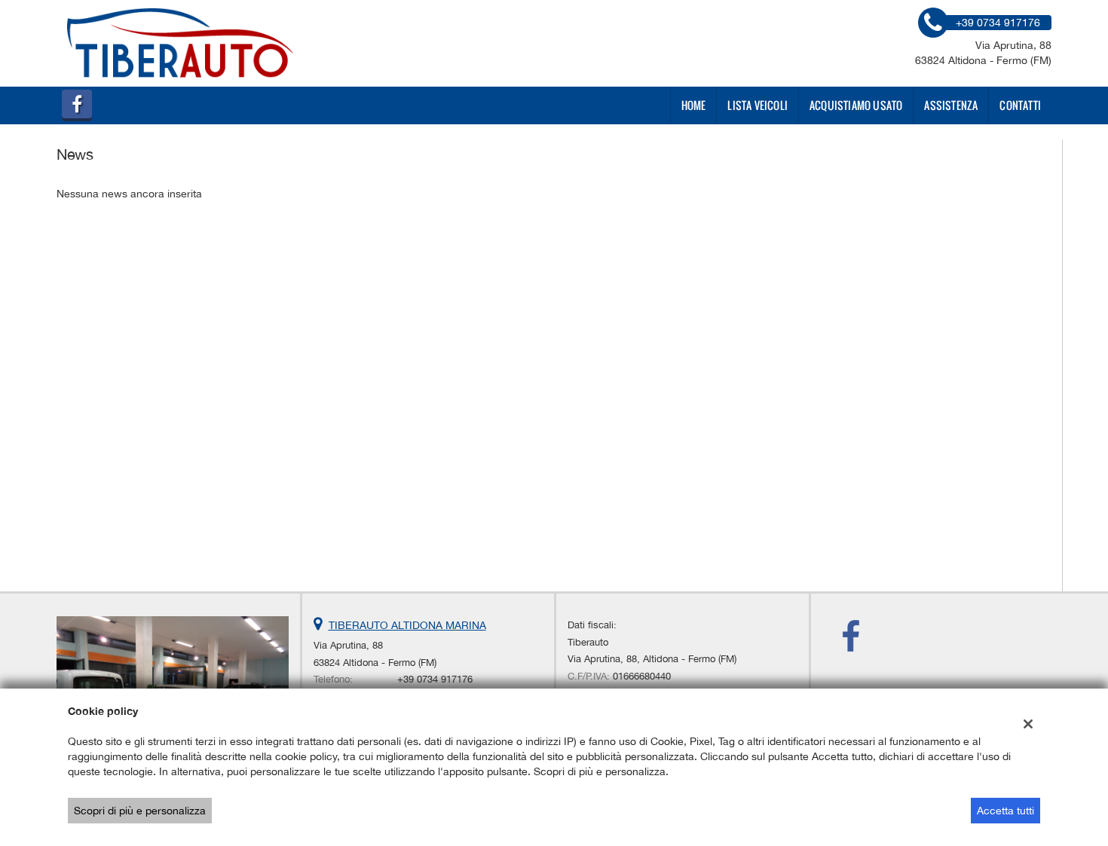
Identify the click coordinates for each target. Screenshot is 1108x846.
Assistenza (951, 105)
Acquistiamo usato (856, 105)
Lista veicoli (757, 105)
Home (693, 105)
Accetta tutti (1005, 811)
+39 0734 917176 (435, 679)
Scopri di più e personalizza (140, 811)
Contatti (1020, 105)
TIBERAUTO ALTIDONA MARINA (407, 625)
